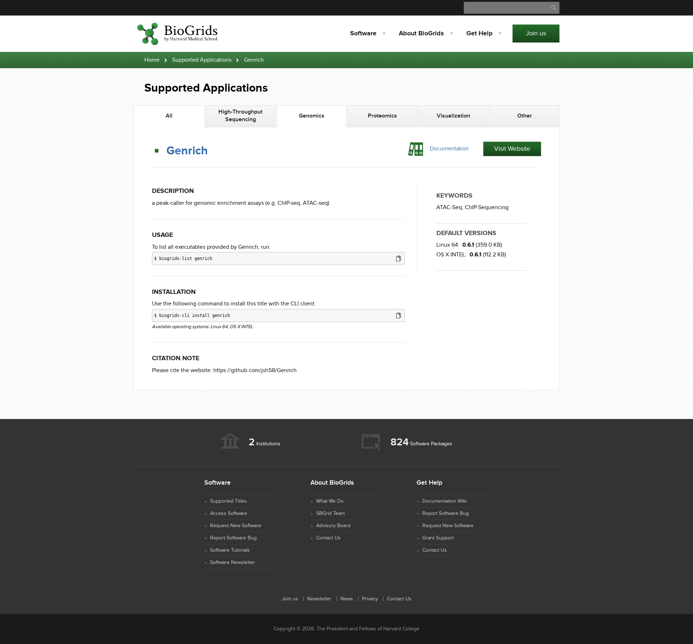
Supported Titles (228, 501)
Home (152, 60)
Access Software (228, 513)
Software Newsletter (232, 562)
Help (479, 34)
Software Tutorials (230, 550)
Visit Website (512, 149)
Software (363, 34)
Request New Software (235, 526)
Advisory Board (333, 526)
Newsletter (319, 599)
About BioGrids (421, 34)
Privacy (370, 599)
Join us (536, 33)
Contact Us (328, 538)
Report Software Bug (233, 538)
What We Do (330, 501)
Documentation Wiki (444, 501)
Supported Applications (201, 60)
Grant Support (438, 538)
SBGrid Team (330, 513)
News (346, 599)
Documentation (449, 148)
